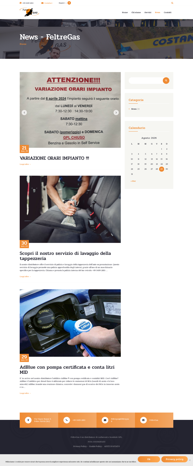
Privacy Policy (80, 446)
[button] (24, 112)
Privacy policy (174, 459)
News (134, 109)
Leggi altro (24, 164)
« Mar (133, 181)
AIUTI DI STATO (112, 446)
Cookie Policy (95, 446)
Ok (148, 459)
